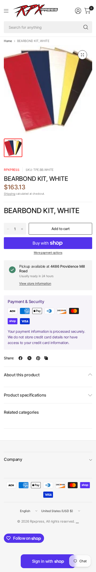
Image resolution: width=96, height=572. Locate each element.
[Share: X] (29, 358)
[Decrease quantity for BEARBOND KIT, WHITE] (8, 229)
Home (8, 41)
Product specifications (25, 395)
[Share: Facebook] (20, 358)
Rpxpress (11, 170)
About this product (21, 374)
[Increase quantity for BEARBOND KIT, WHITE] (22, 229)
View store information (35, 283)
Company (13, 459)
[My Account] (78, 10)
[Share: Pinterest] (38, 358)
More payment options (48, 252)
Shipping (9, 193)
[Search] (85, 27)
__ (77, 521)
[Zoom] (82, 54)
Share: (9, 358)
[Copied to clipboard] (46, 358)
